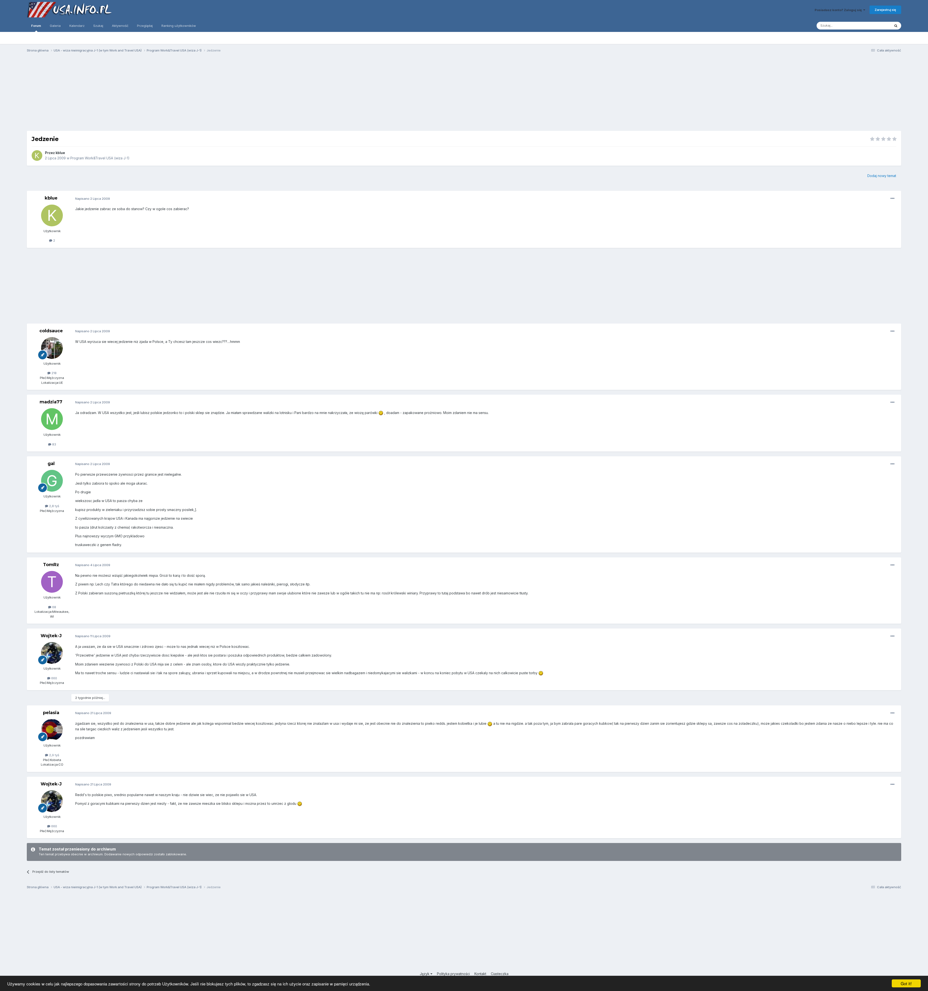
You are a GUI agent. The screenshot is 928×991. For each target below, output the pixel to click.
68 (53, 607)
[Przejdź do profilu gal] (52, 481)
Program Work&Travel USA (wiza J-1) (100, 158)
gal (51, 463)
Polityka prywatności (453, 974)
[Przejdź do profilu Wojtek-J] (52, 653)
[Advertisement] (464, 94)
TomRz (51, 564)
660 (53, 678)
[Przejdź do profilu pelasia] (52, 730)
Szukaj (98, 26)
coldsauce (51, 330)
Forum (36, 26)
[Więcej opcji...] (892, 198)
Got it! (906, 983)
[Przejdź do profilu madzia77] (52, 419)
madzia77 (51, 402)
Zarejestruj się (885, 10)
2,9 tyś (53, 755)
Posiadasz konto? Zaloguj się (839, 10)
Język (425, 974)
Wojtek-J (51, 635)
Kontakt (480, 974)
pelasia (51, 712)
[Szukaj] (896, 26)
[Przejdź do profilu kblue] (37, 155)
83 (53, 444)
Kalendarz (77, 26)
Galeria (55, 26)
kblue (60, 153)
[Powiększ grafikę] (380, 413)
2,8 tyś (53, 506)
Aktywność (120, 26)
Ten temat (877, 25)
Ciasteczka (499, 974)
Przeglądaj (145, 26)
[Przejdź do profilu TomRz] (52, 582)
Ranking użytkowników (178, 26)
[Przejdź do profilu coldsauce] (52, 348)
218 (54, 373)
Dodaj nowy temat (881, 176)
